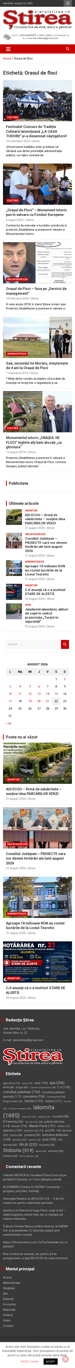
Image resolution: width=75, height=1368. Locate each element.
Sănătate (9, 1288)
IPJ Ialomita (13, 1121)
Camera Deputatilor (43, 1087)
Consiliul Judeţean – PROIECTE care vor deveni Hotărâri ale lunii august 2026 (46, 544)
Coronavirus (56, 1096)
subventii (56, 1151)
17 (10, 701)
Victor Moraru (29, 1156)
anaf (41, 1083)
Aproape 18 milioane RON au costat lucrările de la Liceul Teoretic (45, 570)
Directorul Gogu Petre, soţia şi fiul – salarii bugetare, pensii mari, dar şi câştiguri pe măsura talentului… (34, 1215)
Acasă (7, 1277)
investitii (60, 1116)
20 (39, 701)
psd (49, 1139)
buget (22, 1087)
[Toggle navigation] (8, 49)
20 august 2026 (35, 598)
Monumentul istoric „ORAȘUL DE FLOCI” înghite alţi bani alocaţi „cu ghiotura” (34, 442)
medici (63, 1126)
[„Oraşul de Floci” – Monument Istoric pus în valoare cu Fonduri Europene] (37, 184)
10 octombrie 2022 (18, 141)
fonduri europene (20, 1108)
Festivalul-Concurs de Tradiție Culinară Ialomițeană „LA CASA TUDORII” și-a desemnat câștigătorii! (36, 131)
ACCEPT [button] (50, 1361)
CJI (63, 1087)
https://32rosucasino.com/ (20, 1242)
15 (56, 694)
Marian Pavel (42, 1126)
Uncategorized (17, 279)
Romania (47, 1144)
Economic (9, 1304)
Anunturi (31, 510)
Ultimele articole (24, 503)
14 (47, 694)
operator (12, 1130)
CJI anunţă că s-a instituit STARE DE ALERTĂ (45, 592)
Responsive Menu (68, 3)
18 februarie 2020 (17, 298)
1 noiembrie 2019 (17, 373)
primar (16, 1135)
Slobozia (18, 1150)
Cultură (12, 117)
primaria (32, 1135)
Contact (8, 1326)
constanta (34, 1096)
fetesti (53, 1101)
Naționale (9, 1309)
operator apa (33, 1130)
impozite (29, 1116)
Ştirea (36, 141)
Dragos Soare (13, 1101)
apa (57, 1083)
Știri (28, 605)
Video (7, 1320)
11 (20, 694)
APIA (8, 1087)
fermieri (34, 1101)
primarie (20, 1139)
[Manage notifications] (65, 1359)
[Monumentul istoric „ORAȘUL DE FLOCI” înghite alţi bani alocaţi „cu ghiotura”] (37, 412)
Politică (8, 1315)
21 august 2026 (35, 527)
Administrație (16, 353)
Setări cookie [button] (30, 1361)
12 (30, 694)
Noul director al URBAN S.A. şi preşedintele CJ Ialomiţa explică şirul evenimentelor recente (35, 1230)
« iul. (9, 723)
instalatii (44, 1116)
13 (39, 694)
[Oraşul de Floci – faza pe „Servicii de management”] (37, 263)
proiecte (34, 1140)
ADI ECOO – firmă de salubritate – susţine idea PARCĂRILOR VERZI (45, 519)
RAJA (28, 1144)
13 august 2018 (16, 452)
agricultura (11, 1083)
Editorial (8, 1299)
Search (65, 644)
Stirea (34, 373)
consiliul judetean (21, 1092)
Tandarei (10, 1156)
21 (47, 701)
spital (40, 1151)
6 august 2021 (15, 219)
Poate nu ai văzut (21, 737)
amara (27, 1083)
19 (30, 701)
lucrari (19, 1126)
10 (10, 694)
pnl (50, 1130)
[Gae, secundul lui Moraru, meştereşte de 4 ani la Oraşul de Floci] (37, 337)
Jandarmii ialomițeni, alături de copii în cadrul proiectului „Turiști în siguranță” (46, 615)
